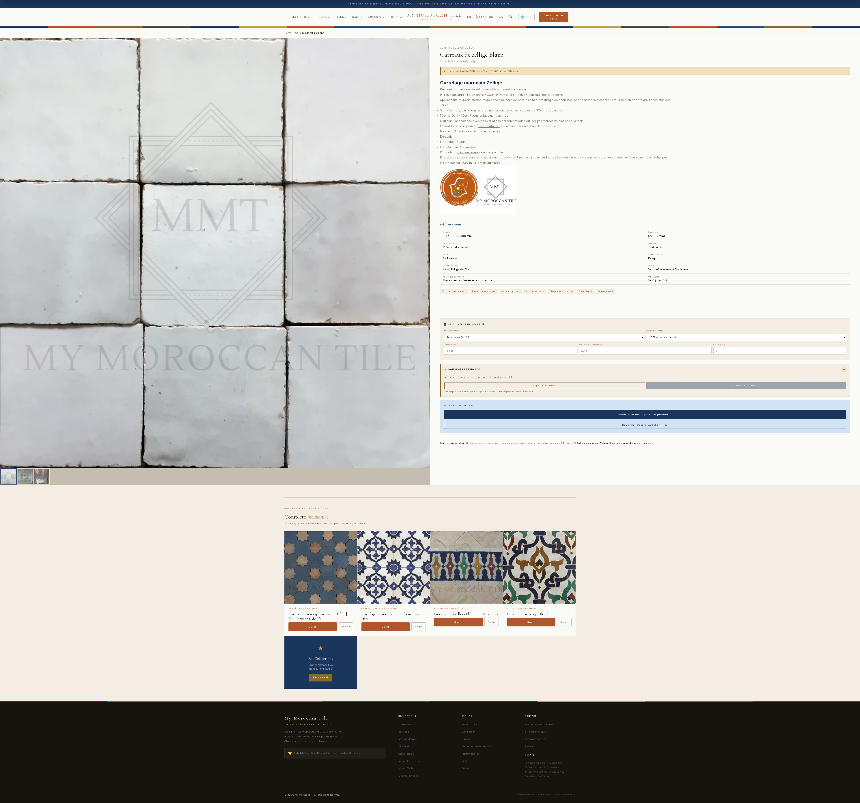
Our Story (376, 17)
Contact (466, 768)
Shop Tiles (301, 17)
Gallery (357, 17)
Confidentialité (526, 794)
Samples (397, 17)
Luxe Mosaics (406, 724)
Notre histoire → (501, 3)
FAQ (500, 16)
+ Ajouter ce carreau (545, 385)
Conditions (544, 794)
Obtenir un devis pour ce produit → (645, 414)
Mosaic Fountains (408, 761)
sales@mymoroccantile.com (541, 724)
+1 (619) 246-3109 (535, 732)
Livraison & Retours (565, 794)
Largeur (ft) (450, 344)
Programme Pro (470, 754)
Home (287, 32)
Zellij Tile (403, 732)
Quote (312, 626)
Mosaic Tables (406, 768)
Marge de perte (654, 331)
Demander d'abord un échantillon (645, 424)
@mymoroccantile (535, 739)
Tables (341, 17)
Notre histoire (469, 724)
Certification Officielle (504, 71)
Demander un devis (553, 17)
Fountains (323, 17)
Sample (346, 626)
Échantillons (485, 16)
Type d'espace (451, 331)
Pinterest (530, 746)
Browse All (320, 677)
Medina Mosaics (407, 739)
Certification (468, 732)
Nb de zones (720, 344)
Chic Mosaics (406, 754)
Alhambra (403, 746)
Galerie (466, 739)
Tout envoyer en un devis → (746, 385)
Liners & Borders (408, 775)
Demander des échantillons (477, 746)
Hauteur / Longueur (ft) (592, 344)
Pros (469, 16)
